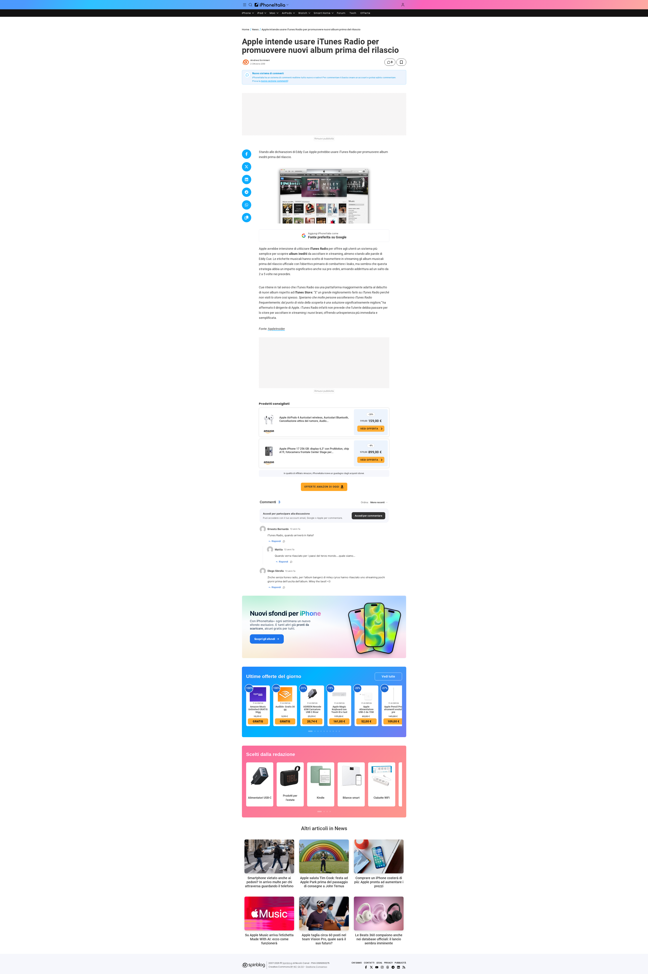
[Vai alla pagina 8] (333, 731)
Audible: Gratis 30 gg (285, 708)
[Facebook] (366, 967)
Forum (341, 13)
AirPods (287, 13)
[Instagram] (382, 967)
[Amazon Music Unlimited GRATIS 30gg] (258, 694)
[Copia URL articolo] (246, 217)
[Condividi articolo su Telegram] (246, 192)
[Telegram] (393, 967)
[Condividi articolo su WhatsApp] (246, 205)
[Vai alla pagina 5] (324, 731)
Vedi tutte (388, 676)
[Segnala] (284, 541)
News (255, 29)
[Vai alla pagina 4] (321, 731)
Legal (379, 962)
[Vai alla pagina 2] (315, 731)
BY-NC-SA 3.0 (297, 966)
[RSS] (404, 967)
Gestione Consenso (316, 966)
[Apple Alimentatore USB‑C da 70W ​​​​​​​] (366, 694)
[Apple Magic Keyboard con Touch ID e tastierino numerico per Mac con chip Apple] (339, 694)
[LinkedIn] (398, 967)
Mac (272, 13)
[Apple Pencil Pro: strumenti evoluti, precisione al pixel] (393, 694)
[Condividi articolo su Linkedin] (246, 179)
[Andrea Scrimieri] (245, 62)
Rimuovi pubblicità (324, 138)
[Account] (402, 4)
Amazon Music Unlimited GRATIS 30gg (258, 709)
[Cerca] (250, 5)
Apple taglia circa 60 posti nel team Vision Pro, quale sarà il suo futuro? (324, 939)
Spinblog (287, 963)
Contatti (369, 962)
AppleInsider (276, 329)
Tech (352, 13)
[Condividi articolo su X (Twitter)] (246, 166)
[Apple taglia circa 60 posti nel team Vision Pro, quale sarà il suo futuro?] (324, 913)
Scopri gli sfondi (264, 639)
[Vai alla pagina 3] (318, 731)
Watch (302, 13)
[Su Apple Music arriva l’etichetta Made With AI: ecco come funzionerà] (269, 913)
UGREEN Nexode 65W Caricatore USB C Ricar (312, 709)
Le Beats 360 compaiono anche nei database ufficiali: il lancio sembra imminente (378, 939)
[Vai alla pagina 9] (336, 731)
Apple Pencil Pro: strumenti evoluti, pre (393, 709)
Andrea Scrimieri (260, 60)
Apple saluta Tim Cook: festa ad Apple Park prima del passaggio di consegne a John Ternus (324, 882)
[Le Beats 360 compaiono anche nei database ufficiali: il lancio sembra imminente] (379, 913)
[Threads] (387, 967)
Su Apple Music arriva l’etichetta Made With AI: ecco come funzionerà (269, 939)
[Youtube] (377, 967)
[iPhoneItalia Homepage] (270, 5)
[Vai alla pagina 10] (339, 731)
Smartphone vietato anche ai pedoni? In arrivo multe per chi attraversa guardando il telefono (269, 882)
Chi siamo (357, 962)
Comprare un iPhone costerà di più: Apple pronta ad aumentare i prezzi (378, 882)
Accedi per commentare (368, 515)
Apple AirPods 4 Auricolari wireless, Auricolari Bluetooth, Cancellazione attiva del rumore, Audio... (314, 419)
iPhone (246, 13)
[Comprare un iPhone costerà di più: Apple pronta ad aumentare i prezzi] (379, 856)
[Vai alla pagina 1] (310, 731)
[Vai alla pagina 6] (327, 731)
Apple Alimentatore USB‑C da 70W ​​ (366, 709)
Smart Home (322, 13)
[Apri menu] (287, 4)
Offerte (365, 13)
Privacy (388, 962)
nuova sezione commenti (274, 81)
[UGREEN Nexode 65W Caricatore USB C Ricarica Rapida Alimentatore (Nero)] (312, 694)
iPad (260, 13)
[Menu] (245, 5)
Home (245, 29)
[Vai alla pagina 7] (330, 731)
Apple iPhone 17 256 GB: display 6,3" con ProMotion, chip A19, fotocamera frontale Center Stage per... (314, 450)
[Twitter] (371, 967)
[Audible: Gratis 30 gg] (285, 694)
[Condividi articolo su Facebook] (246, 154)
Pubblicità (400, 962)
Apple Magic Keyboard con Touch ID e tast (339, 709)
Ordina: (365, 502)
